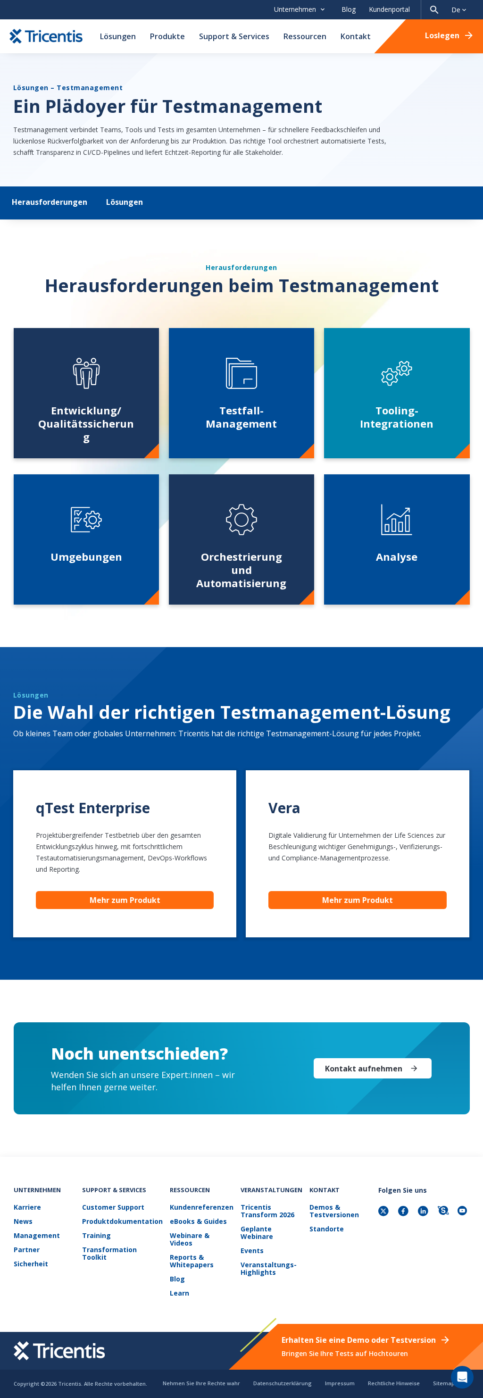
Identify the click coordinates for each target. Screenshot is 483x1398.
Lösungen (118, 36)
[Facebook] (404, 1211)
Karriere (27, 1208)
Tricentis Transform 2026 (267, 1211)
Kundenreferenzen (201, 1208)
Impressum (340, 1383)
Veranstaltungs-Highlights (269, 1269)
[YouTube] (464, 1211)
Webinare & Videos (189, 1239)
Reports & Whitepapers (192, 1261)
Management (37, 1236)
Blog (348, 9)
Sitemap (444, 1383)
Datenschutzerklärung (282, 1383)
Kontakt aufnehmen (363, 1068)
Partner (27, 1250)
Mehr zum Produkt (125, 900)
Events (252, 1251)
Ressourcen (304, 36)
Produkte (167, 36)
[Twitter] (384, 1211)
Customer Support (113, 1208)
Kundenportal (389, 9)
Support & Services (234, 36)
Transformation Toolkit (109, 1254)
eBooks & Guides (198, 1222)
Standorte (326, 1229)
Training (96, 1236)
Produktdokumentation (122, 1222)
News (23, 1222)
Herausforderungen (49, 202)
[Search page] (434, 10)
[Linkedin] (424, 1211)
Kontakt (356, 36)
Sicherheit (31, 1264)
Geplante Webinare (257, 1233)
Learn (179, 1293)
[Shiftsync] (444, 1211)
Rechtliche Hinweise (394, 1383)
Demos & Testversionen (334, 1211)
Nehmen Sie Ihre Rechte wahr (201, 1383)
